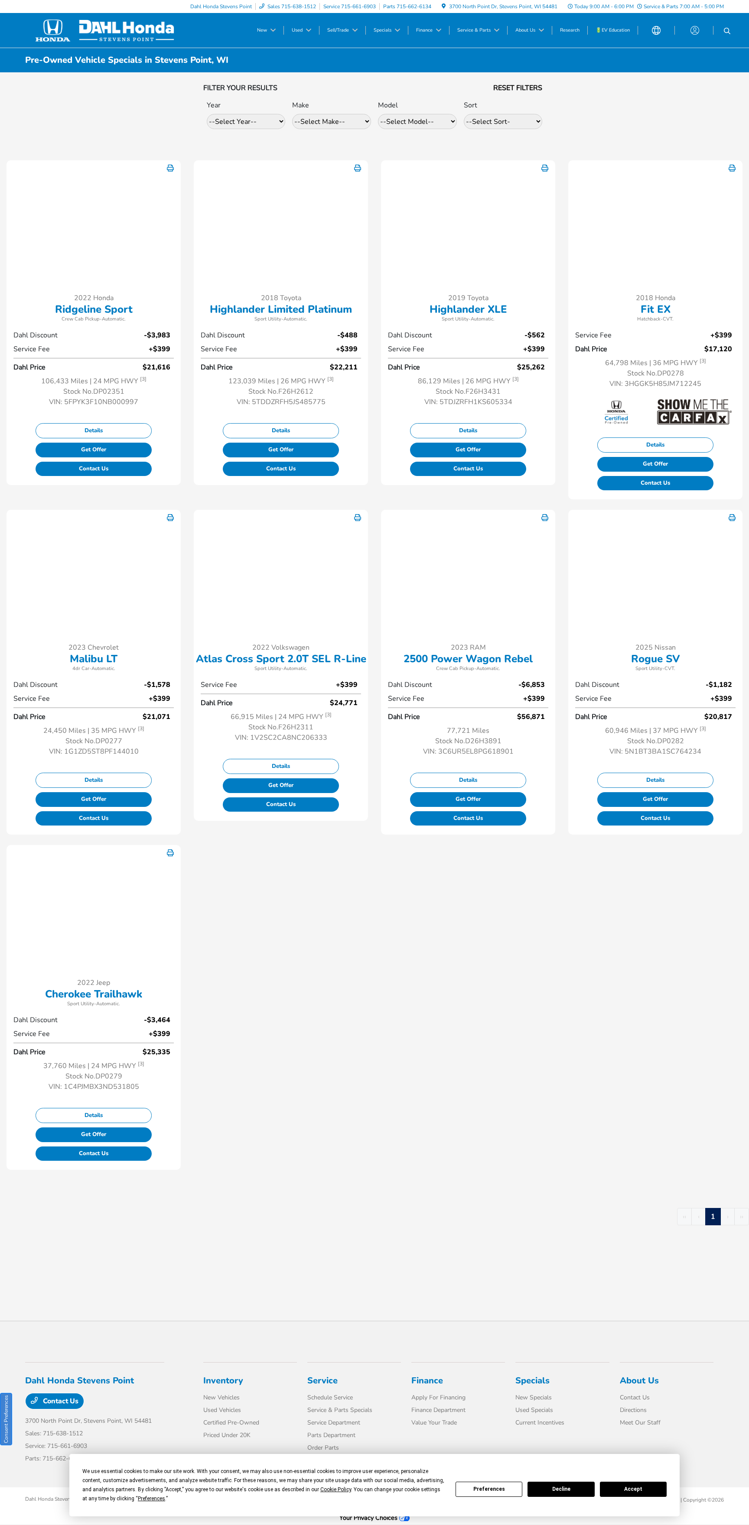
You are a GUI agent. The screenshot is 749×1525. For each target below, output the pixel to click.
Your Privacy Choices (369, 1517)
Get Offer (93, 449)
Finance (427, 1380)
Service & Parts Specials (339, 1410)
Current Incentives (539, 1422)
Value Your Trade (434, 1422)
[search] (727, 31)
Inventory (223, 1380)
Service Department (333, 1422)
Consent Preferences (6, 1419)
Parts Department (331, 1435)
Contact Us (93, 469)
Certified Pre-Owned (231, 1422)
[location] (444, 6)
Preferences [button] (151, 1499)
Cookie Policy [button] (335, 1489)
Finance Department (438, 1410)
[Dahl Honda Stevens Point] (99, 30)
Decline (561, 1489)
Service (322, 1380)
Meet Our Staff (640, 1422)
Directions (633, 1410)
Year (214, 105)
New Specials (533, 1397)
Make (300, 105)
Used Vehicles (222, 1410)
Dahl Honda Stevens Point (56, 1499)
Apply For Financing (438, 1397)
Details (94, 430)
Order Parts (323, 1448)
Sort (470, 105)
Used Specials (534, 1410)
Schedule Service (330, 1397)
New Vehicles (221, 1397)
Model (388, 105)
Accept (633, 1489)
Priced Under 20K (227, 1435)
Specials (532, 1380)
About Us (639, 1380)
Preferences (489, 1489)
